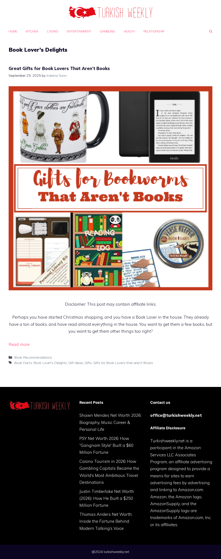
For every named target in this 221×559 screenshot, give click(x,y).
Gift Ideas (75, 363)
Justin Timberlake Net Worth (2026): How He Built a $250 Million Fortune (106, 498)
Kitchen (32, 31)
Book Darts (23, 363)
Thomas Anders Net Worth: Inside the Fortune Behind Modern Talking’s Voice (105, 521)
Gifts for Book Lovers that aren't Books (123, 363)
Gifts (88, 363)
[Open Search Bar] (211, 31)
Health (129, 31)
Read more (19, 344)
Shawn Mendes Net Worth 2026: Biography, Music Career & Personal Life (110, 422)
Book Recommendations (33, 357)
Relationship (154, 31)
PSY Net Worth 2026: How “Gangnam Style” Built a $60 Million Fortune (106, 445)
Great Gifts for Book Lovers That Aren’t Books (59, 68)
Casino (52, 31)
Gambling (107, 31)
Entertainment (79, 31)
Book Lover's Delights (50, 363)
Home (13, 31)
